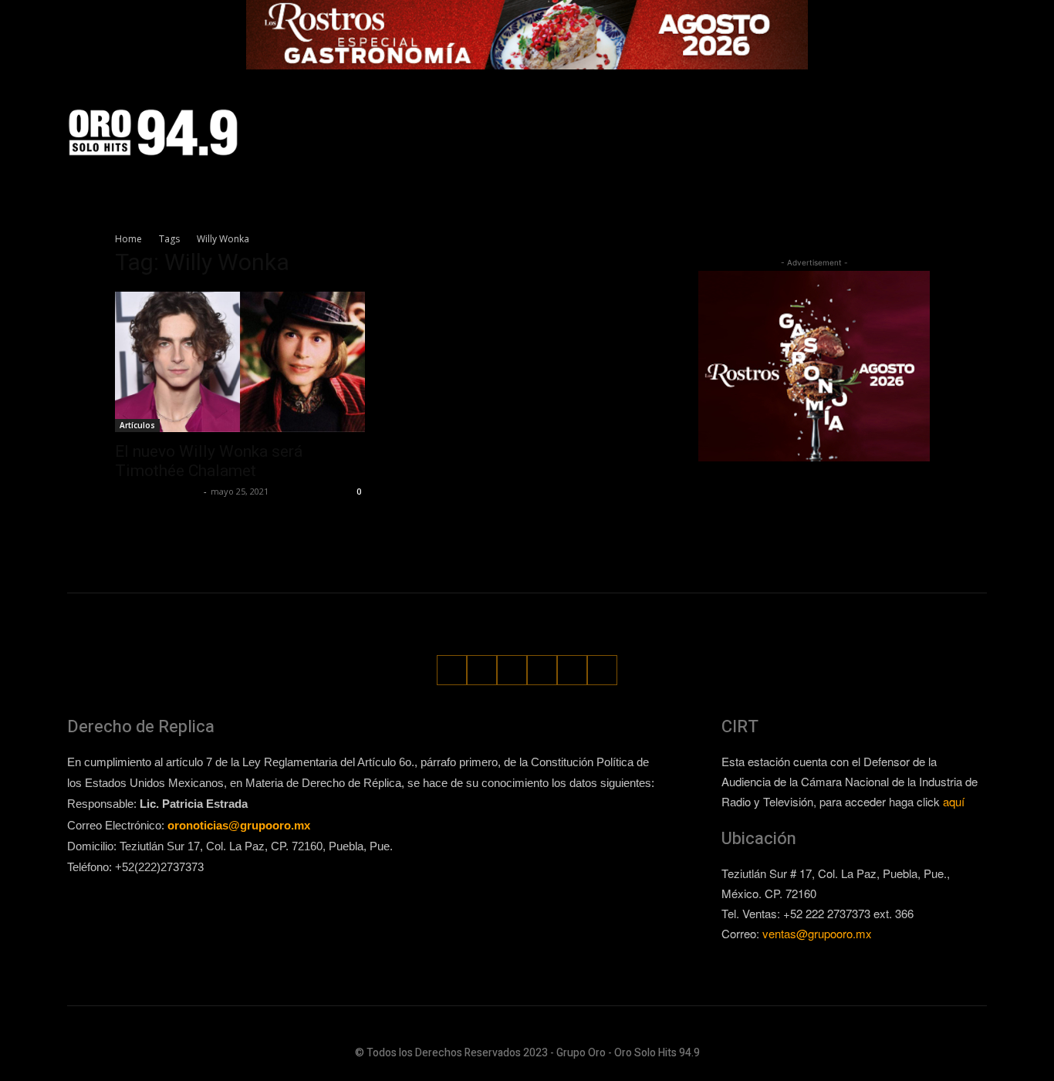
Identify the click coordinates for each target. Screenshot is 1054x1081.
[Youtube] (976, 132)
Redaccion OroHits (157, 491)
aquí (953, 801)
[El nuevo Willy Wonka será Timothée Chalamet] (240, 362)
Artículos (137, 425)
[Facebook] (832, 132)
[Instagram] (860, 132)
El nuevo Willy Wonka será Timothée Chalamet (208, 461)
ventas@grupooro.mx (817, 933)
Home (128, 238)
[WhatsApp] (947, 132)
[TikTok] (890, 132)
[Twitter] (918, 132)
